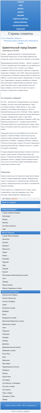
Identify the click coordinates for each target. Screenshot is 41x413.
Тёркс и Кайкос (7, 393)
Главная (20, 2)
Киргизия (14, 198)
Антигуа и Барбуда (8, 301)
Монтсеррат (6, 363)
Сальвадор (6, 380)
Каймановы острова (9, 350)
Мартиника (6, 360)
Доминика (5, 344)
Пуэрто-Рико (6, 376)
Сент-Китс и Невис (8, 386)
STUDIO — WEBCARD (23, 411)
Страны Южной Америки (10, 236)
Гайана (4, 252)
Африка (20, 12)
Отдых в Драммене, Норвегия (11, 38)
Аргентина (5, 239)
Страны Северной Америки (11, 213)
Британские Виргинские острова (13, 321)
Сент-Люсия (6, 390)
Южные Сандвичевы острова (12, 288)
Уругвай (5, 272)
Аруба (4, 305)
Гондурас (5, 337)
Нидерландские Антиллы (10, 367)
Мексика (5, 222)
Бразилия (5, 246)
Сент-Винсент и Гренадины (11, 383)
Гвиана (4, 255)
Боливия (5, 242)
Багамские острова (8, 308)
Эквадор (5, 282)
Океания (20, 15)
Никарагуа (5, 370)
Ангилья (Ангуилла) (9, 298)
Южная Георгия (7, 285)
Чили (4, 278)
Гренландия (6, 216)
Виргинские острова (9, 324)
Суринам (5, 268)
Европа (20, 9)
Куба (4, 357)
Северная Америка (20, 19)
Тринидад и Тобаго (8, 396)
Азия (20, 5)
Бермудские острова (9, 318)
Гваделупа (5, 331)
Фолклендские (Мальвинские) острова (15, 275)
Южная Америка (20, 22)
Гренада (5, 340)
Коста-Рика (6, 354)
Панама (4, 373)
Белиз (4, 314)
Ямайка (4, 399)
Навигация (20, 29)
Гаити (4, 327)
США (4, 229)
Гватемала (5, 334)
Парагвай (5, 262)
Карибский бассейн (21, 25)
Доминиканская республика (11, 347)
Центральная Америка (9, 295)
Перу (4, 265)
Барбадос (5, 311)
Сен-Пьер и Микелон (9, 226)
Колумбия (5, 259)
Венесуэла (6, 249)
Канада (4, 219)
